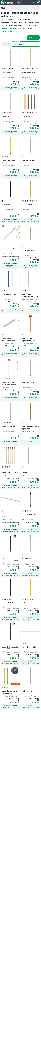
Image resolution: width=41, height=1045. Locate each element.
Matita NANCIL (7, 116)
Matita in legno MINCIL (30, 382)
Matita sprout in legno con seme (9, 250)
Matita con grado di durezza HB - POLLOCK (10, 471)
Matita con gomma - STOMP (29, 471)
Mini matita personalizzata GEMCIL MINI (10, 561)
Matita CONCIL (27, 204)
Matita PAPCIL (27, 691)
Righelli (3, 31)
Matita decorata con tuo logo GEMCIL (10, 648)
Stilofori (10, 31)
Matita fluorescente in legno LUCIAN (9, 692)
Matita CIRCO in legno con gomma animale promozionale (9, 384)
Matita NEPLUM (7, 603)
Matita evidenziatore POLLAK (9, 161)
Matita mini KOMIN (8, 426)
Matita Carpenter (27, 603)
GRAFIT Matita (27, 559)
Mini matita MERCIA (29, 72)
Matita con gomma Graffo (8, 516)
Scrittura (4, 29)
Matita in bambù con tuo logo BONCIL (30, 427)
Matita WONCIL (7, 72)
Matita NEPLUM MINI (29, 515)
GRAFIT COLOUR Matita (10, 294)
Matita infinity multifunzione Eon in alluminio (9, 340)
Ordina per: (16, 41)
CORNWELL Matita (28, 160)
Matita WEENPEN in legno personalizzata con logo (30, 340)
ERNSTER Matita (7, 204)
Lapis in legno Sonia (29, 647)
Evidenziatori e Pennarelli (17, 29)
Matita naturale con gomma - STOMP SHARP (30, 295)
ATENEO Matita (27, 116)
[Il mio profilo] (33, 2)
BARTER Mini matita (28, 250)
